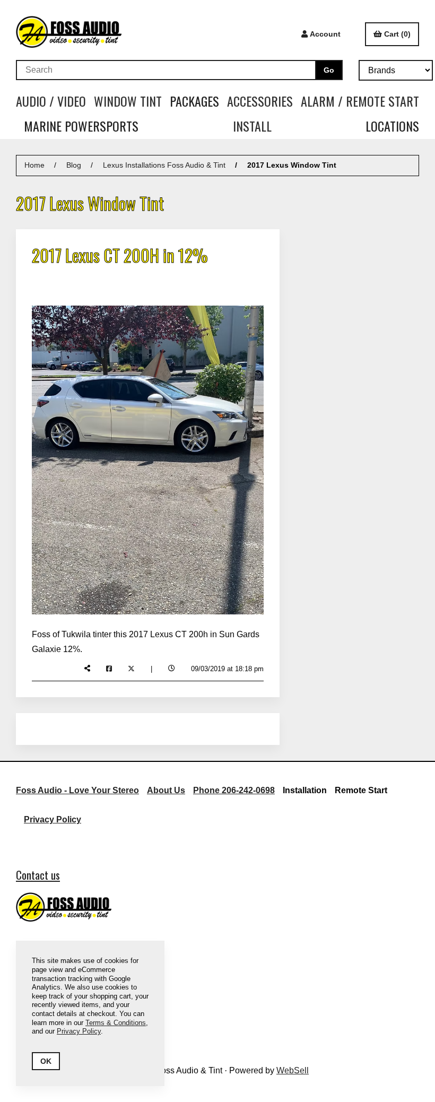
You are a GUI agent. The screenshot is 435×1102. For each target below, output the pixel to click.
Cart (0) (397, 34)
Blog (73, 165)
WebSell (292, 1070)
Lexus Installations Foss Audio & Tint (164, 165)
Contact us (38, 874)
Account (325, 34)
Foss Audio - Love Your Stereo (77, 790)
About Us (166, 790)
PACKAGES (194, 100)
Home (34, 165)
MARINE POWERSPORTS (81, 125)
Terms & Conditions (115, 1023)
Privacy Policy (52, 819)
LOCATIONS (392, 125)
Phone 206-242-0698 (234, 790)
